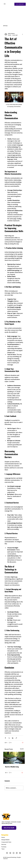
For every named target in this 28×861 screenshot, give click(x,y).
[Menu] (4, 4)
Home (3, 837)
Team (2, 849)
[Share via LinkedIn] (12, 738)
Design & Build (5, 839)
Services (3, 844)
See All (21, 749)
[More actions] (22, 34)
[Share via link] (16, 738)
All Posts (5, 25)
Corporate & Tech (6, 842)
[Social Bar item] (7, 853)
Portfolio (3, 847)
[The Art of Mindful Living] (14, 758)
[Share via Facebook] (5, 738)
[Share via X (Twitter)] (9, 738)
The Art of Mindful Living (12, 767)
